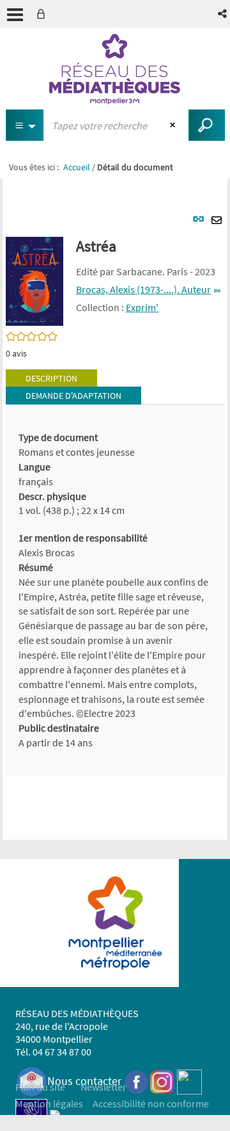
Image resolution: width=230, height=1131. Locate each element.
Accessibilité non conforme (151, 1103)
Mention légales (49, 1103)
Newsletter (103, 1086)
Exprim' (142, 307)
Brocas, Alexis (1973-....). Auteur (143, 289)
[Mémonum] (55, 1113)
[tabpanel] (115, 590)
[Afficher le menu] (15, 15)
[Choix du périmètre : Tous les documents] (25, 125)
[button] (223, 14)
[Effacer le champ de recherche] (174, 125)
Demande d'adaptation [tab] (73, 395)
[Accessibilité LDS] (31, 1113)
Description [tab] (51, 378)
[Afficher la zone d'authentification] (43, 14)
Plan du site (40, 1086)
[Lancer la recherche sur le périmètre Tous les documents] (206, 125)
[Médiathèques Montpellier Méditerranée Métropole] (115, 69)
